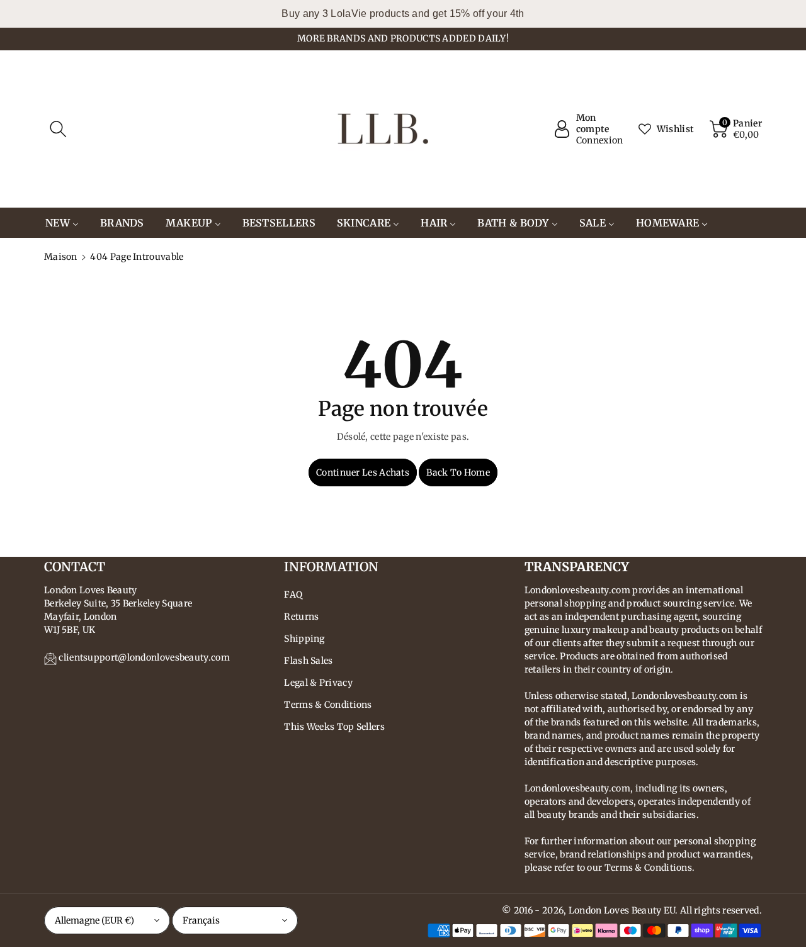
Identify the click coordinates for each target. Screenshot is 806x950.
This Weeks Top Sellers (334, 726)
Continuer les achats (362, 472)
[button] (58, 129)
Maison (60, 256)
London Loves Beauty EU (622, 910)
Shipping (304, 638)
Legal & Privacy (318, 682)
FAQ (293, 594)
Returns (301, 616)
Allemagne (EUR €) (94, 920)
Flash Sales (308, 660)
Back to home (458, 472)
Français (201, 920)
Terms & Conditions (328, 704)
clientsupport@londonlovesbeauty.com (144, 657)
